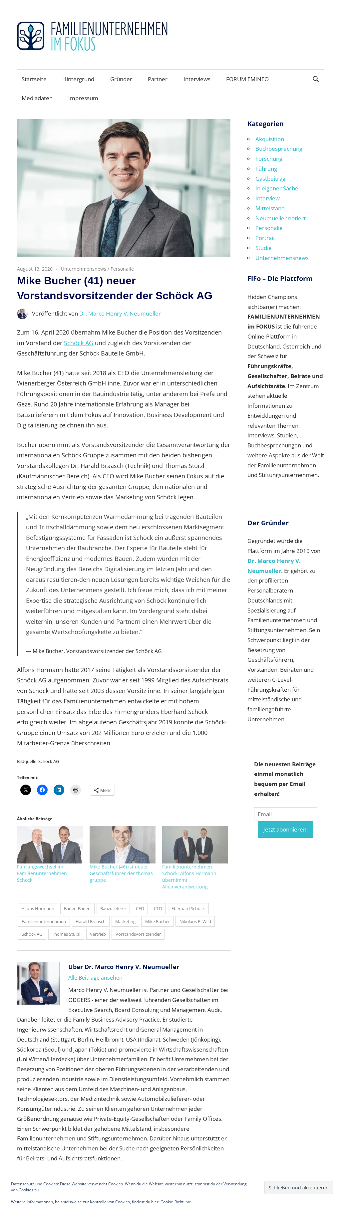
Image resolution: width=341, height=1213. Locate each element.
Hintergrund (78, 79)
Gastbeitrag (270, 178)
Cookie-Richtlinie (176, 1202)
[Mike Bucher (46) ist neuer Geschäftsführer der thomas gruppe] (123, 844)
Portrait (265, 238)
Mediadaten (37, 98)
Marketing (125, 921)
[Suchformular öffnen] (316, 78)
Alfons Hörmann (38, 908)
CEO (140, 908)
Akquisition (269, 139)
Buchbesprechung (278, 148)
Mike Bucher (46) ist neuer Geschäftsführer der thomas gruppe (121, 873)
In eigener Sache (276, 188)
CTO (158, 908)
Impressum (83, 98)
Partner (158, 79)
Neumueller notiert (280, 218)
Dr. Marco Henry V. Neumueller (120, 313)
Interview (267, 198)
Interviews (196, 79)
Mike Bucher (157, 921)
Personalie (122, 269)
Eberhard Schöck (188, 908)
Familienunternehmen (44, 921)
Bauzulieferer (113, 908)
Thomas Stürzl (66, 934)
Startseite (34, 79)
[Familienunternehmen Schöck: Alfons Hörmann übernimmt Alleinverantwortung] (195, 844)
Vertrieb (98, 934)
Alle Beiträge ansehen (95, 977)
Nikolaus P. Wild (195, 921)
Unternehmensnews (83, 269)
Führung (266, 168)
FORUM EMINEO (247, 79)
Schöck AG (78, 343)
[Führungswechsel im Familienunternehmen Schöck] (50, 844)
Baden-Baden (77, 908)
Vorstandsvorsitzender (138, 934)
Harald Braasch (91, 921)
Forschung (268, 158)
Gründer (121, 79)
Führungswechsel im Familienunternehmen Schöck (42, 873)
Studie (263, 248)
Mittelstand (270, 208)
